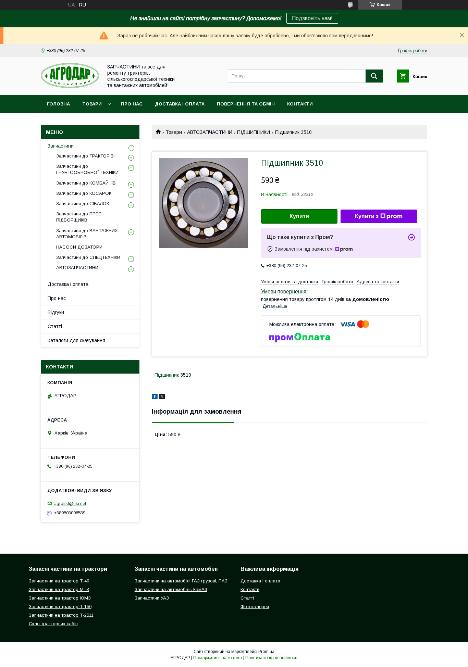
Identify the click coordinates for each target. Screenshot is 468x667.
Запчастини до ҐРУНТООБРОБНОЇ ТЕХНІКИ (87, 169)
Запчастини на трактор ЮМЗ (60, 598)
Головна (58, 103)
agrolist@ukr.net (70, 503)
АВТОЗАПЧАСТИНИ (209, 132)
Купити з (367, 216)
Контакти (300, 103)
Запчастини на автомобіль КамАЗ (171, 589)
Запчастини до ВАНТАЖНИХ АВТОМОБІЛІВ (87, 233)
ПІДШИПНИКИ (253, 132)
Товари (92, 103)
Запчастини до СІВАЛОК (82, 203)
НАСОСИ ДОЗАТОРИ (79, 247)
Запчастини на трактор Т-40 (59, 580)
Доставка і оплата (180, 103)
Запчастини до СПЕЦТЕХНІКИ (88, 257)
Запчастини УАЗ (152, 598)
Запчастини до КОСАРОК (83, 193)
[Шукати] (374, 76)
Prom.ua (266, 651)
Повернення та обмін (246, 103)
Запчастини (61, 146)
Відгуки (56, 312)
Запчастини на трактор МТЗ (59, 589)
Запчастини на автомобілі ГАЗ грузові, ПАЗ (181, 580)
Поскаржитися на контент (217, 657)
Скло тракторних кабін (53, 623)
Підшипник (167, 375)
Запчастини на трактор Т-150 (60, 606)
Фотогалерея (255, 606)
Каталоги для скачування (76, 340)
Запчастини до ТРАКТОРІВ (85, 156)
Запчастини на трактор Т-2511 (61, 615)
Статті (55, 326)
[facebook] (155, 397)
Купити (299, 216)
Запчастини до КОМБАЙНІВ (86, 183)
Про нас (132, 103)
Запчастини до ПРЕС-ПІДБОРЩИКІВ (79, 217)
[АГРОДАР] (70, 86)
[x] (162, 397)
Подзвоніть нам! (312, 18)
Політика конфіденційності (271, 657)
